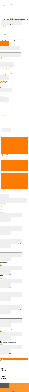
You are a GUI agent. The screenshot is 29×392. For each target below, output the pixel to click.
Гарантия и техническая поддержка (5, 27)
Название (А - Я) (3, 204)
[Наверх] (4, 385)
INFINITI (3, 143)
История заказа (2, 368)
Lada (2, 162)
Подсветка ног (2, 155)
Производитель (2, 369)
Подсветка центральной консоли (4, 154)
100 (1, 211)
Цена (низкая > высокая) (3, 205)
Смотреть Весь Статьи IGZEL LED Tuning (5, 68)
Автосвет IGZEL (3, 58)
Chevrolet (3, 160)
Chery (3, 138)
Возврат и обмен (3, 60)
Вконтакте (17, 192)
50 (1, 210)
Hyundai (3, 161)
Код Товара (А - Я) (3, 207)
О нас (1, 57)
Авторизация (3, 5)
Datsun (3, 140)
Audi (2, 137)
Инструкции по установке (3, 67)
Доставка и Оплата (4, 26)
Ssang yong (3, 149)
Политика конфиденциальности (4, 61)
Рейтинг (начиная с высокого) (4, 206)
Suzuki (3, 150)
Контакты (3, 25)
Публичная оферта (4, 28)
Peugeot (3, 148)
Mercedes (3, 146)
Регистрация (3, 115)
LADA (3, 144)
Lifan (2, 145)
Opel (1, 172)
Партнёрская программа (3, 370)
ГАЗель (3, 164)
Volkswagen (3, 151)
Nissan (3, 147)
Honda (3, 142)
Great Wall (3, 141)
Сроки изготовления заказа (4, 59)
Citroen (3, 139)
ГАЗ (2, 152)
